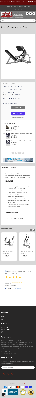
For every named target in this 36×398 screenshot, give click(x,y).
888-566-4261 (18, 9)
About (2, 318)
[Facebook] (7, 373)
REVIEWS (21, 7)
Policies (3, 333)
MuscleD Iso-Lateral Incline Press (8, 252)
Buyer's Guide (4, 328)
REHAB (16, 7)
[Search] (33, 20)
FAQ (12, 7)
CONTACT (27, 7)
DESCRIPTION (5, 168)
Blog (2, 319)
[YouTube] (11, 373)
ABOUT (8, 7)
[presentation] (31, 230)
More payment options (18, 117)
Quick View (8, 130)
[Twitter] (3, 373)
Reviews (13, 168)
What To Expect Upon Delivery (10, 104)
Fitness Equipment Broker (20, 384)
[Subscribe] (32, 367)
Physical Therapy (5, 329)
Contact (3, 316)
